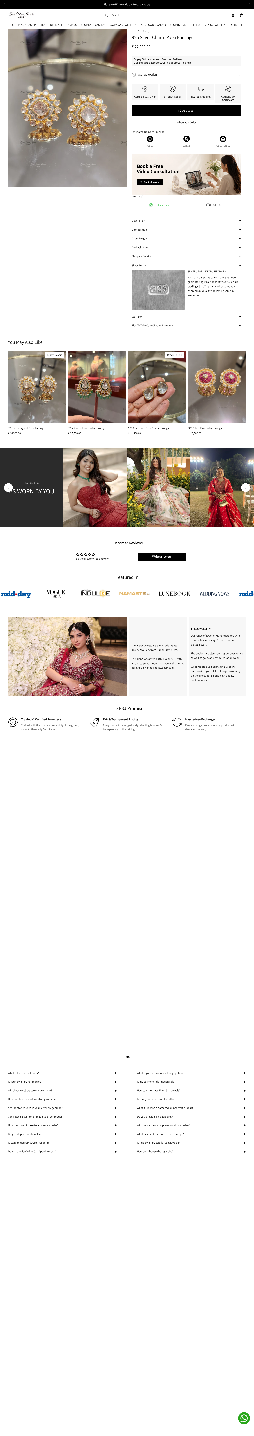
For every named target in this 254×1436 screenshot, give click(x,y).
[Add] (59, 416)
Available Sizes (140, 247)
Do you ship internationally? (24, 1134)
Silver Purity (139, 265)
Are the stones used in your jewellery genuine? (35, 1108)
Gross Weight (139, 238)
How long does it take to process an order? (33, 1125)
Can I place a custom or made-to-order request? (36, 1116)
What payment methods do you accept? (160, 1134)
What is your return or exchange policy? (160, 1073)
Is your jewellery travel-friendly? (155, 1099)
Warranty (137, 316)
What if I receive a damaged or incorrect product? (165, 1108)
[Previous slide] (4, 4)
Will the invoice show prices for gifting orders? (163, 1125)
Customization (162, 204)
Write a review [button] (161, 556)
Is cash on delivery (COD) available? (28, 1142)
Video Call (217, 204)
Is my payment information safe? (156, 1081)
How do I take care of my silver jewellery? (32, 1099)
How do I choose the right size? (155, 1151)
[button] (8, 487)
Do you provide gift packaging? (155, 1116)
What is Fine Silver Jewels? (23, 1073)
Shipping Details (141, 256)
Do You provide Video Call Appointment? (32, 1151)
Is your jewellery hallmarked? (25, 1081)
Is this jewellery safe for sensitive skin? (159, 1142)
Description (138, 220)
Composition (139, 229)
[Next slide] (249, 4)
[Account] (233, 15)
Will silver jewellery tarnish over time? (30, 1090)
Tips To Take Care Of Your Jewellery (152, 325)
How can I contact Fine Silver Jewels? (158, 1090)
